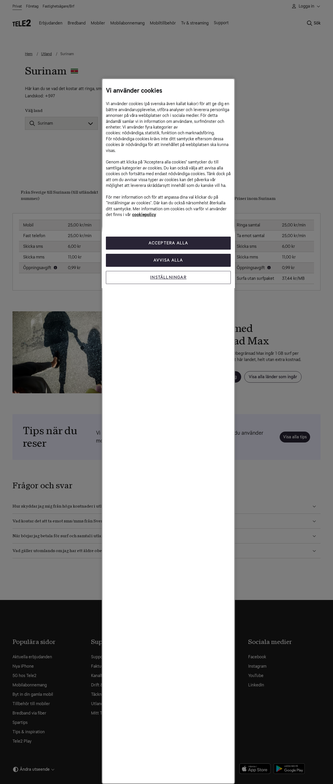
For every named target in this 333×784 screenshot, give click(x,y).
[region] (168, 431)
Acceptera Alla (168, 243)
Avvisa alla (168, 260)
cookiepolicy (144, 214)
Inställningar (168, 277)
